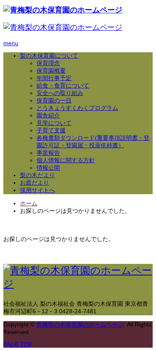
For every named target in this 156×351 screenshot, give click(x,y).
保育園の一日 (54, 100)
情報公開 (48, 167)
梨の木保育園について (49, 55)
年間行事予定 (54, 78)
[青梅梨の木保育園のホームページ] (62, 10)
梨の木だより (37, 175)
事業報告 (48, 152)
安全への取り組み (60, 93)
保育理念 (48, 63)
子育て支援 (51, 130)
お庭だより (34, 182)
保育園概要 (51, 70)
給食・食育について (63, 85)
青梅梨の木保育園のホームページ (80, 324)
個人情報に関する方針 (66, 160)
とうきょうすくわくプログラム (77, 108)
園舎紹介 (48, 115)
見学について (54, 122)
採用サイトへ (37, 190)
